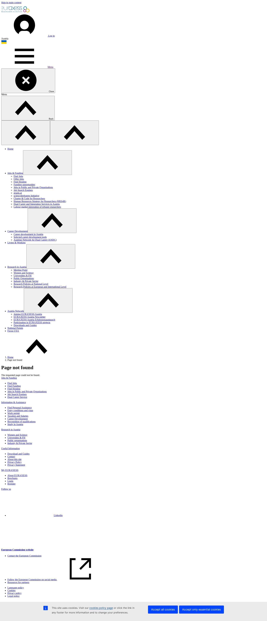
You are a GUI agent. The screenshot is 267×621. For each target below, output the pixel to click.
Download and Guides (18, 453)
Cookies (11, 590)
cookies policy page (101, 607)
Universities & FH (23, 275)
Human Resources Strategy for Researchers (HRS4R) (40, 201)
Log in (51, 36)
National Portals (15, 328)
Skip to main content (11, 2)
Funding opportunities (24, 184)
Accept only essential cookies (201, 609)
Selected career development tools (30, 237)
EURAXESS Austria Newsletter (29, 317)
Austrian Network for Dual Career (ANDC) (35, 240)
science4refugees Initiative (26, 195)
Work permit (13, 413)
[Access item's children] (47, 162)
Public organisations (17, 440)
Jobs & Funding (15, 173)
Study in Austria (15, 424)
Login (10, 481)
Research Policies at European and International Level (40, 286)
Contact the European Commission (24, 555)
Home (10, 149)
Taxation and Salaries (17, 416)
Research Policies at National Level (31, 284)
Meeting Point (20, 270)
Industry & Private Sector (26, 281)
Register (11, 483)
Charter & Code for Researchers (29, 198)
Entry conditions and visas (20, 410)
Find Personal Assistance (19, 407)
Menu (50, 67)
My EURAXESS (9, 470)
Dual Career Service (17, 397)
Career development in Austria (28, 234)
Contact (11, 456)
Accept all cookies (163, 609)
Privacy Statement (16, 465)
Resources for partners (18, 582)
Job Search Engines (23, 190)
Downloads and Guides (25, 325)
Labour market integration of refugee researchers (37, 207)
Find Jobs (18, 176)
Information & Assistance (13, 402)
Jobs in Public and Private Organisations (33, 187)
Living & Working (16, 242)
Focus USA (13, 331)
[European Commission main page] (15, 12)
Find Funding (14, 386)
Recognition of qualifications (21, 421)
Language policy (15, 587)
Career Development (17, 231)
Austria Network (15, 311)
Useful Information (10, 448)
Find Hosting (20, 181)
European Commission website (17, 549)
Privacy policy (14, 593)
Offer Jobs (19, 179)
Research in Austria (16, 267)
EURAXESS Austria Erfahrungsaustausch (34, 319)
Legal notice (13, 596)
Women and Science (24, 272)
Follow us (6, 489)
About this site (14, 459)
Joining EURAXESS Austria (28, 314)
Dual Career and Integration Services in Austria (37, 204)
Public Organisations (24, 278)
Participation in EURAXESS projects (32, 322)
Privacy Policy (14, 462)
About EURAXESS (17, 475)
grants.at (18, 193)
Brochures (12, 478)
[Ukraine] (4, 43)
